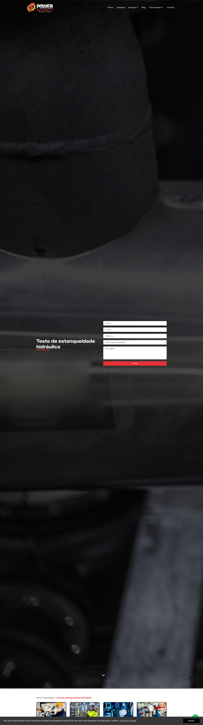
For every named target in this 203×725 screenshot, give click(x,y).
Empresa (121, 7)
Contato (170, 7)
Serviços (132, 7)
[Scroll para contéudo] (103, 675)
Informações (155, 7)
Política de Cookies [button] (128, 721)
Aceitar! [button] (191, 721)
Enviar (135, 363)
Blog (144, 7)
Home (110, 7)
